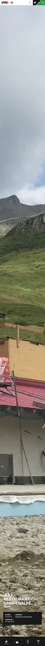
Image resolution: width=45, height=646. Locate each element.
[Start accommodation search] (41, 2)
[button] (30, 2)
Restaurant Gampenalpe (23, 617)
